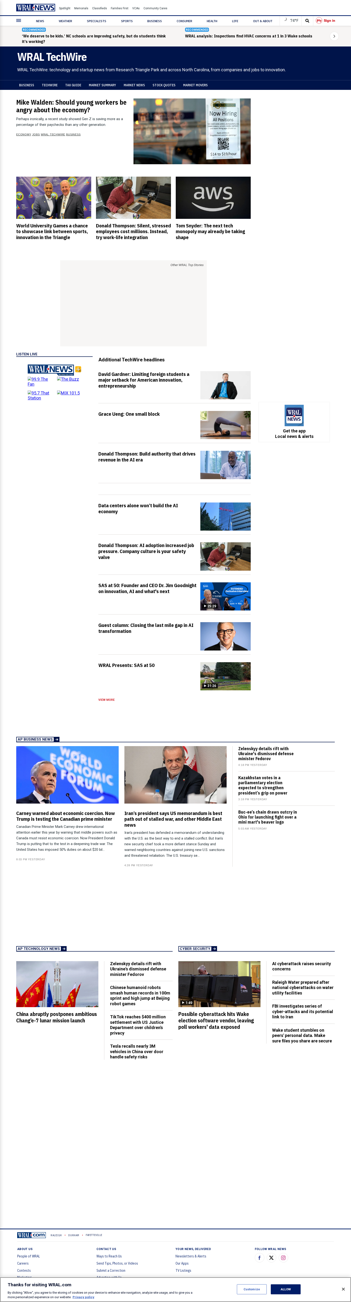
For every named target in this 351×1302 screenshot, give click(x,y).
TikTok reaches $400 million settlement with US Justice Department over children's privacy (138, 1024)
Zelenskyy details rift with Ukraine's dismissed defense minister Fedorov (266, 753)
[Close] (343, 1289)
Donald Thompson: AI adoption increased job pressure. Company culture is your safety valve (146, 551)
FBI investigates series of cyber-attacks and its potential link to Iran (302, 1011)
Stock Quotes (164, 85)
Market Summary (102, 85)
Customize (252, 1289)
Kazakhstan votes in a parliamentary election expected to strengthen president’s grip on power (262, 785)
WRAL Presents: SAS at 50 (126, 665)
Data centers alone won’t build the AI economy (138, 508)
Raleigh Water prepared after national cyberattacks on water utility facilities (303, 987)
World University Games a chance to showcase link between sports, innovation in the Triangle (52, 231)
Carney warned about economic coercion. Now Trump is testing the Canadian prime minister (65, 816)
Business (26, 85)
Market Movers (195, 85)
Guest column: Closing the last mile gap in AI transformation (145, 628)
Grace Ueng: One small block (129, 413)
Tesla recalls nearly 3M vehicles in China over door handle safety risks (136, 1051)
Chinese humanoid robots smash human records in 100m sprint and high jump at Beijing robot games (140, 995)
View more (106, 700)
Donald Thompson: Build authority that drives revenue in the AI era (147, 456)
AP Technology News (39, 949)
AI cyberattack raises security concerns (301, 966)
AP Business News (35, 739)
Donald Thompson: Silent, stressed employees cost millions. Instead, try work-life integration (133, 231)
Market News (134, 85)
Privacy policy (83, 1297)
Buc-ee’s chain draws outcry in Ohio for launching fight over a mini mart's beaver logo (267, 817)
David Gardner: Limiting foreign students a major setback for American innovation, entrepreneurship (143, 380)
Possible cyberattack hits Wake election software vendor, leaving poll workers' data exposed (216, 1020)
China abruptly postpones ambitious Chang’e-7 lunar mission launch (56, 1017)
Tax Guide (73, 85)
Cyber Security (195, 949)
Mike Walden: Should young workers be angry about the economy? (71, 106)
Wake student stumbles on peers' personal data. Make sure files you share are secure (302, 1035)
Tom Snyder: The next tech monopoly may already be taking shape (210, 231)
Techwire (50, 85)
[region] (175, 1289)
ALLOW (286, 1289)
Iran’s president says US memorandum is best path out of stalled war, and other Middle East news (173, 819)
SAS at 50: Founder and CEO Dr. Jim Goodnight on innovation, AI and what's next (147, 588)
